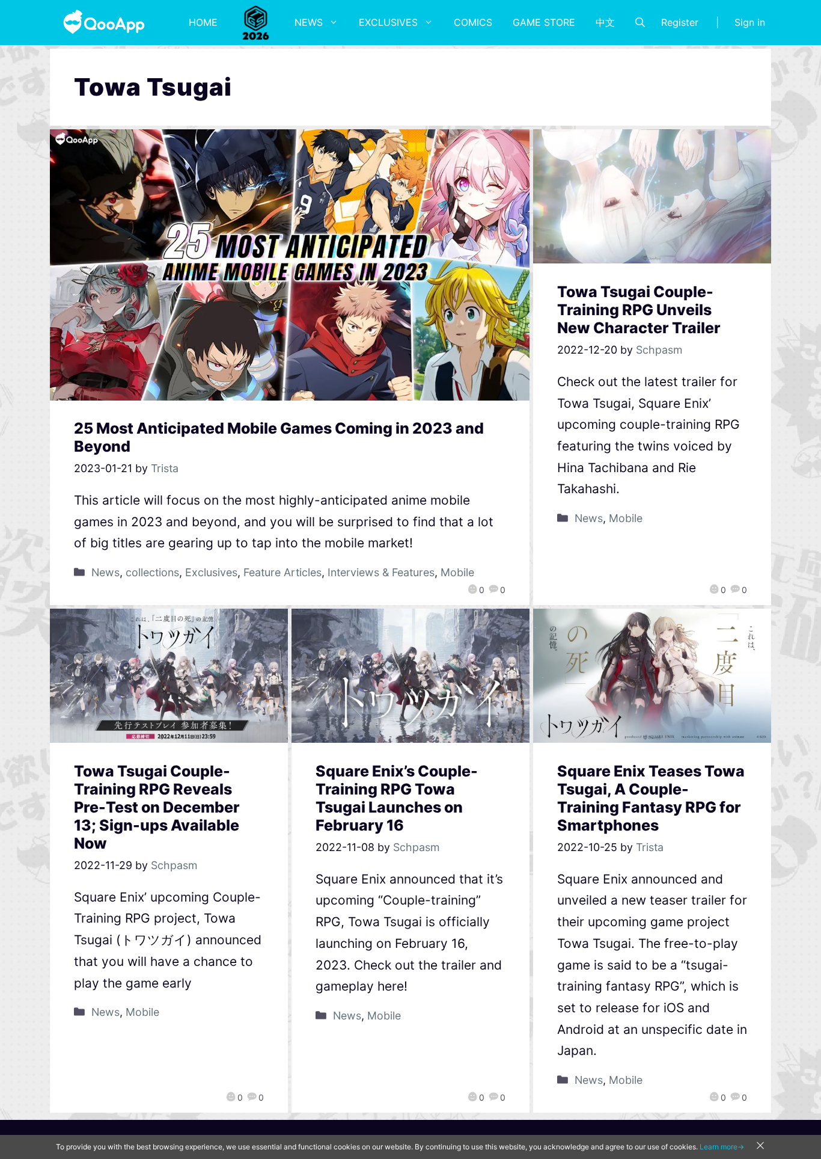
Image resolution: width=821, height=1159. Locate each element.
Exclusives (388, 22)
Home (203, 22)
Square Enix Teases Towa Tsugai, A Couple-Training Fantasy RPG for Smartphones (651, 798)
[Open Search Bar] (640, 22)
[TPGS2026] (256, 22)
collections (152, 572)
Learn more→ (722, 1146)
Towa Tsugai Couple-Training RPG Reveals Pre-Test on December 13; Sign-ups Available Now (157, 807)
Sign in (749, 22)
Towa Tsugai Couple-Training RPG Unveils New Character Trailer (639, 310)
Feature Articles (282, 572)
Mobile (457, 572)
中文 (605, 22)
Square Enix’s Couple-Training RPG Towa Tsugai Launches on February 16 (397, 798)
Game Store (544, 22)
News (309, 22)
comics (473, 22)
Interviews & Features (381, 572)
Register (679, 22)
